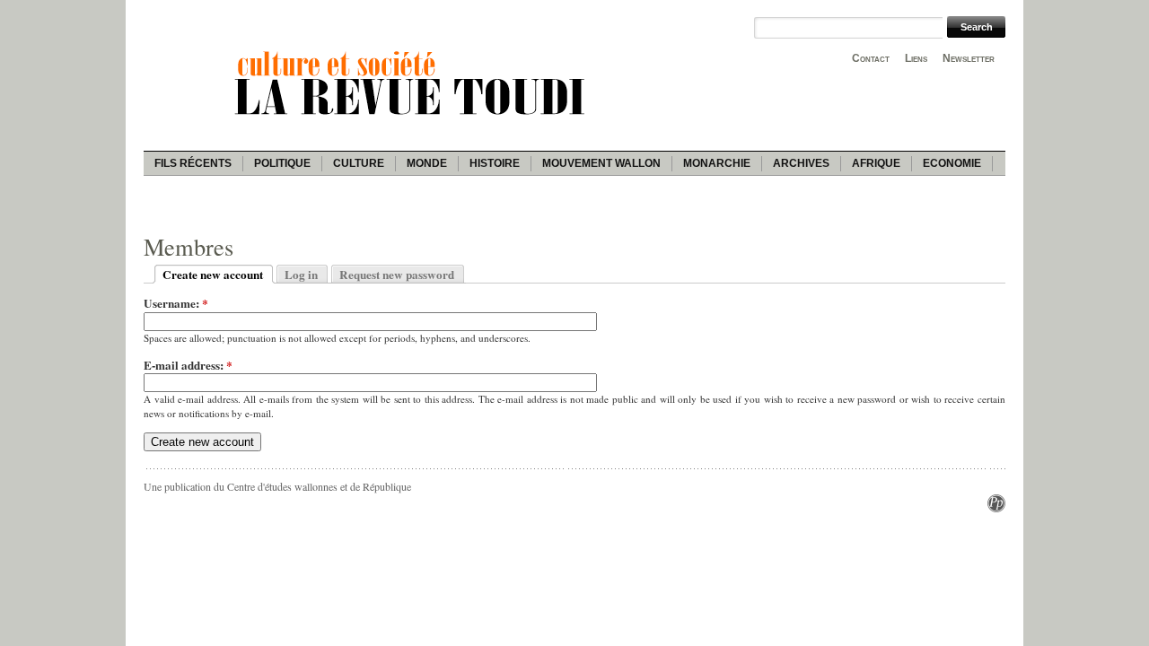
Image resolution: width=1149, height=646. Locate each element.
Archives (801, 163)
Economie (952, 163)
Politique (282, 163)
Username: (176, 303)
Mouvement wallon (601, 163)
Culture (358, 163)
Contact (871, 58)
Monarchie (716, 163)
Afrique (876, 163)
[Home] (413, 117)
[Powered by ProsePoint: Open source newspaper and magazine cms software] (996, 508)
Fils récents (193, 163)
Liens (916, 58)
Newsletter (969, 58)
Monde (427, 163)
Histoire (494, 163)
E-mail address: (188, 365)
